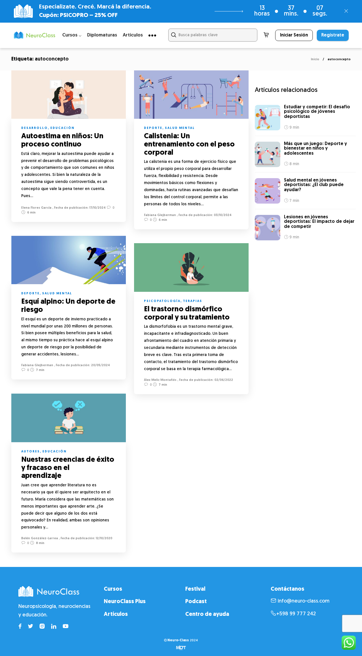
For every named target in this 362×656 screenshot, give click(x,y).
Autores (30, 451)
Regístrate (332, 35)
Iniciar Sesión (294, 35)
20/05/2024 (100, 365)
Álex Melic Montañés (160, 380)
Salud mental (180, 128)
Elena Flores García (36, 208)
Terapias (192, 301)
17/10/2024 (97, 208)
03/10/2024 (222, 215)
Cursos (113, 589)
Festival (195, 589)
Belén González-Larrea (39, 538)
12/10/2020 (103, 538)
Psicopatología (162, 301)
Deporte (153, 128)
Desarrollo (34, 128)
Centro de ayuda (207, 614)
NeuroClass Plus (125, 602)
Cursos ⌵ (71, 35)
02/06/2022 (223, 380)
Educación (62, 128)
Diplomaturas (102, 35)
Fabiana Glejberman (160, 215)
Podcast (196, 602)
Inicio (315, 59)
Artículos (133, 35)
